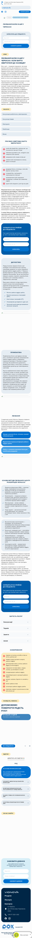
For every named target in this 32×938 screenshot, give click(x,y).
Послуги (9, 17)
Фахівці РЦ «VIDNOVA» (10, 701)
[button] (16, 622)
